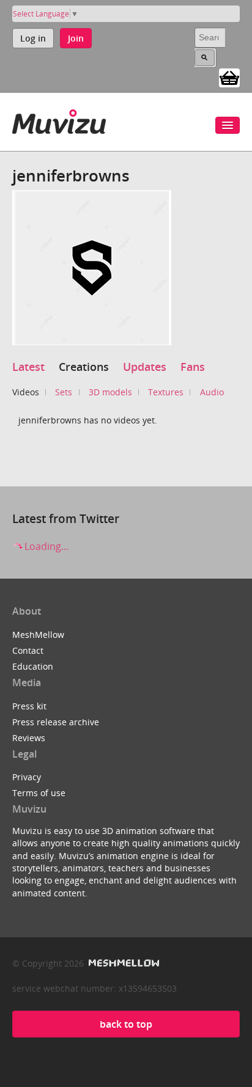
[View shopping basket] (229, 77)
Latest (28, 366)
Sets (63, 392)
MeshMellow (38, 634)
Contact (27, 650)
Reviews (28, 738)
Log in (33, 38)
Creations (84, 366)
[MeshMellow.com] (122, 963)
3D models (110, 392)
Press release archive (55, 722)
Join (76, 38)
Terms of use (38, 793)
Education (32, 666)
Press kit (29, 706)
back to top (126, 1024)
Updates (144, 366)
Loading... (45, 546)
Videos (25, 392)
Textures (165, 392)
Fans (192, 366)
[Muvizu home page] (59, 119)
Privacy (26, 777)
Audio (212, 392)
